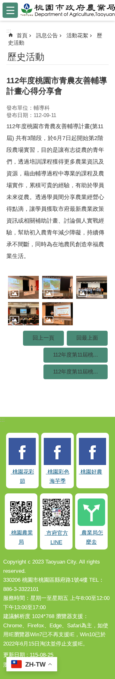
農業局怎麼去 (91, 537)
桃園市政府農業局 (67, 10)
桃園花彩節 (22, 476)
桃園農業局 (21, 537)
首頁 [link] (22, 36)
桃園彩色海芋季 (57, 476)
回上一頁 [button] (43, 338)
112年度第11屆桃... (75, 355)
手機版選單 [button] (10, 10)
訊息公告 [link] (47, 36)
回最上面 (87, 338)
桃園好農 (90, 472)
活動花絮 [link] (77, 36)
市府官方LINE (56, 537)
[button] (23, 287)
